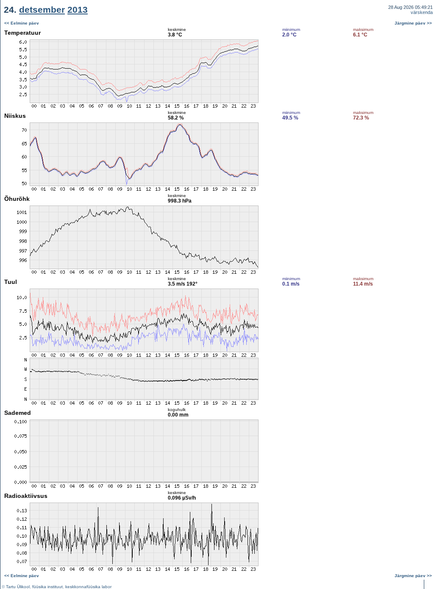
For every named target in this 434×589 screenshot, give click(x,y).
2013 (77, 9)
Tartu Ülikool (18, 586)
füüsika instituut (47, 586)
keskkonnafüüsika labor (88, 586)
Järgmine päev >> (413, 23)
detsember (42, 9)
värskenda (422, 12)
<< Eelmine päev (21, 23)
